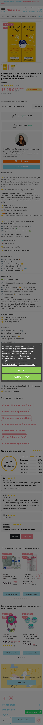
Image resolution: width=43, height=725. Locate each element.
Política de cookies (9, 364)
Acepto (21, 370)
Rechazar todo (21, 377)
